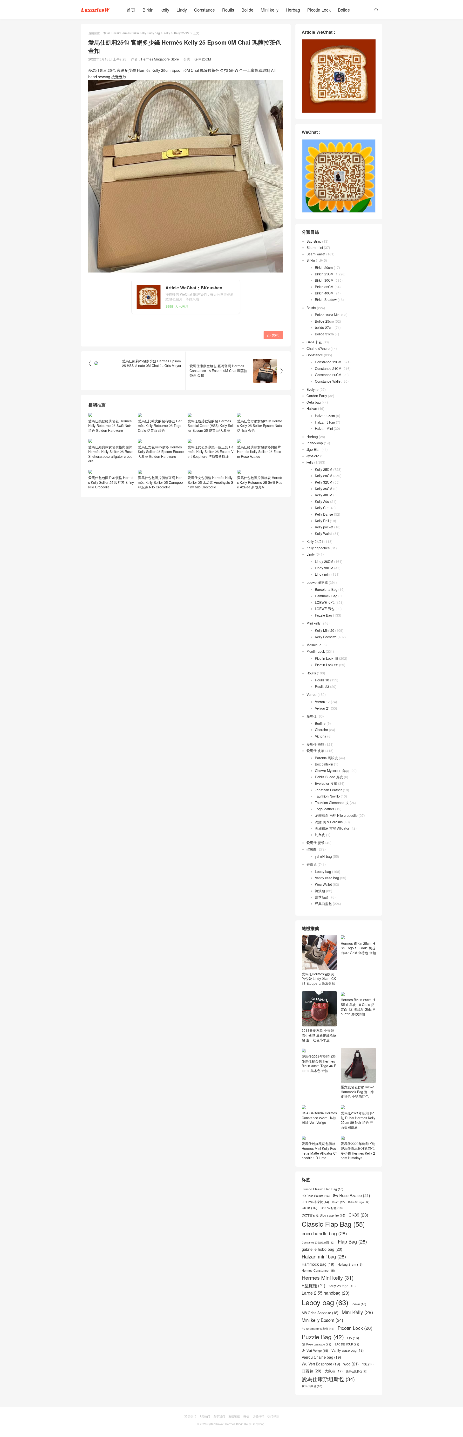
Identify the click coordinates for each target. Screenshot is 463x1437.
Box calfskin (324, 764)
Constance (204, 10)
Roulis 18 (322, 680)
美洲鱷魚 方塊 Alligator (332, 828)
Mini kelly (270, 10)
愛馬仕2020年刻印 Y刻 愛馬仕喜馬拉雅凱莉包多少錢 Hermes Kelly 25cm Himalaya (358, 1150)
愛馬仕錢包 (312, 1386)
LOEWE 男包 (324, 608)
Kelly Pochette (326, 636)
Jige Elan (313, 449)
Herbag (293, 10)
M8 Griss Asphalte (320, 1312)
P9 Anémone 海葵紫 (318, 1329)
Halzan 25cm (325, 415)
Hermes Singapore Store (160, 59)
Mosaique (313, 644)
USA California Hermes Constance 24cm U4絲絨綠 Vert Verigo (319, 1118)
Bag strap (313, 241)
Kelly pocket (324, 527)
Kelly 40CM (323, 494)
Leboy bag (323, 871)
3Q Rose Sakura (316, 1196)
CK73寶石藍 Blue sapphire (323, 1215)
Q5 (353, 1338)
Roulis (228, 10)
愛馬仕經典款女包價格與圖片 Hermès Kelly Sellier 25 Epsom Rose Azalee (259, 452)
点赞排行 (258, 1416)
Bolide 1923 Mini (327, 314)
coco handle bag (324, 1233)
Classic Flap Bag (333, 1224)
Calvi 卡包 (314, 341)
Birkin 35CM (324, 286)
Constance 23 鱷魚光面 (318, 1242)
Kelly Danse (324, 514)
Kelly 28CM (323, 475)
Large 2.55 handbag (325, 1293)
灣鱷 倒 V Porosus (329, 821)
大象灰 (334, 1371)
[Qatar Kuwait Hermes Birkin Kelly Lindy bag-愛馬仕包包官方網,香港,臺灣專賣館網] (95, 9)
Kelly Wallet (323, 533)
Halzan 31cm (325, 422)
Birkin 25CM (324, 274)
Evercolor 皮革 (326, 783)
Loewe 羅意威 (317, 582)
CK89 (358, 1215)
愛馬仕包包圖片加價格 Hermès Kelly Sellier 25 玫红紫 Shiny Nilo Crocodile (111, 482)
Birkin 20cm (324, 267)
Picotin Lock (319, 10)
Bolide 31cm (324, 334)
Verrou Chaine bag (321, 1357)
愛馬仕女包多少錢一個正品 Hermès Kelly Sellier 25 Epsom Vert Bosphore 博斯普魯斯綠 (210, 452)
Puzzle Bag (323, 615)
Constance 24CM (328, 368)
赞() (273, 335)
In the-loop (314, 442)
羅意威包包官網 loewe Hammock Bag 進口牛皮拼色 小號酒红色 (357, 1091)
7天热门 (205, 1416)
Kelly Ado (322, 501)
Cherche (321, 729)
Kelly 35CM (323, 488)
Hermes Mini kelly (328, 1277)
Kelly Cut (321, 507)
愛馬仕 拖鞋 (315, 744)
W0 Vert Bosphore (321, 1363)
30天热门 (190, 1416)
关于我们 (219, 1416)
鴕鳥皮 (320, 834)
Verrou (311, 694)
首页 (131, 10)
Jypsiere (312, 455)
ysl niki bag (323, 856)
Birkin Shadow (326, 299)
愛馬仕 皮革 (315, 750)
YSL (368, 1364)
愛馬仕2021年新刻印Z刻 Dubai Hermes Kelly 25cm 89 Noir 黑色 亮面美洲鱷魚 (358, 1120)
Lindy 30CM (324, 567)
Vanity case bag (327, 877)
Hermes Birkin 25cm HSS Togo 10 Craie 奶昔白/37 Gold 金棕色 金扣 (358, 948)
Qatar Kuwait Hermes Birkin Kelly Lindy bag (131, 33)
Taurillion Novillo (327, 796)
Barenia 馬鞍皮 (326, 757)
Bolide (247, 10)
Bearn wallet (315, 254)
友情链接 (234, 1416)
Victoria (320, 736)
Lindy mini (322, 574)
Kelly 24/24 (314, 541)
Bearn (338, 1202)
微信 (246, 1416)
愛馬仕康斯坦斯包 (328, 1379)
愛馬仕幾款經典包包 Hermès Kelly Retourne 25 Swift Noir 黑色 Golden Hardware (110, 426)
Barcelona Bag (326, 589)
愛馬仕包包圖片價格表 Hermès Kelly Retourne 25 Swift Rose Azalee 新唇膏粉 (259, 482)
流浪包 (320, 890)
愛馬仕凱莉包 (357, 1371)
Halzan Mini (324, 428)
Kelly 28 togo (342, 1286)
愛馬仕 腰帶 (315, 842)
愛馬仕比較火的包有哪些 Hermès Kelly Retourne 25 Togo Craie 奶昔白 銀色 (160, 426)
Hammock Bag (326, 595)
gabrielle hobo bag (322, 1249)
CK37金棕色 (332, 1208)
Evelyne (312, 389)
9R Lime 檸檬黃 (315, 1202)
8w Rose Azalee (351, 1195)
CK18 (309, 1207)
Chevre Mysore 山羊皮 (332, 770)
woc (351, 1364)
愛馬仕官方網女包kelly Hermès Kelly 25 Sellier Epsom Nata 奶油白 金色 (259, 426)
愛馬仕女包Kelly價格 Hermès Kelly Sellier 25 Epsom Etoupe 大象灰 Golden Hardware (161, 452)
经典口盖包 (323, 903)
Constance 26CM (328, 374)
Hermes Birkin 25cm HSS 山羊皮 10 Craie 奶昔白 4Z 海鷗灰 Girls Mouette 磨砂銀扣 (358, 1006)
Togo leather (324, 808)
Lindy (182, 10)
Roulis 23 (322, 686)
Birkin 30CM (324, 280)
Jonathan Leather (328, 789)
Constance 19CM (328, 361)
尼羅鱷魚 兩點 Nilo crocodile (336, 815)
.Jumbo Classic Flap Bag (322, 1189)
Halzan (311, 408)
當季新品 (321, 897)
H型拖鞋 (313, 1285)
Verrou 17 (322, 701)
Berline (320, 723)
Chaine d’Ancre (318, 348)
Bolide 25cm (324, 321)
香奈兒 (311, 864)
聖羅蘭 (311, 849)
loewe (359, 1304)
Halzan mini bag (324, 1256)
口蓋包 (311, 1371)
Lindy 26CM (324, 561)
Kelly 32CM (323, 482)
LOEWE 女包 (324, 602)
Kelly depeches (318, 548)
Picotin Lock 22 (326, 664)
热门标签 (273, 1416)
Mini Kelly (357, 1312)
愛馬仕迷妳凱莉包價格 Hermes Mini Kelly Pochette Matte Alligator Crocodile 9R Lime (319, 1150)
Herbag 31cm (350, 1264)
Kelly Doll (322, 520)
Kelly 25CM (181, 33)
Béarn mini (314, 247)
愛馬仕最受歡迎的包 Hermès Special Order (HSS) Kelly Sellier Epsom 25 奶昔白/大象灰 (210, 426)
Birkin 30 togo (358, 1202)
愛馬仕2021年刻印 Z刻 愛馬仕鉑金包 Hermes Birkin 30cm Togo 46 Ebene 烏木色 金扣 (319, 1063)
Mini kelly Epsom (322, 1320)
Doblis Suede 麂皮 (329, 776)
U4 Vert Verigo (315, 1350)
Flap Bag (352, 1241)
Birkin (148, 10)
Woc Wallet (323, 884)
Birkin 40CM (324, 293)
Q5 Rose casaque (316, 1344)
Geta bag (313, 402)
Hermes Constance (318, 1270)
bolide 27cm (324, 327)
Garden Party (316, 395)
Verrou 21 (322, 708)
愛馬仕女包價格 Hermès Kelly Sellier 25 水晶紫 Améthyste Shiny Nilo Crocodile (210, 482)
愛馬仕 (311, 716)
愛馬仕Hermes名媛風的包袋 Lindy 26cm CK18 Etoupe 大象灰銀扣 (319, 978)
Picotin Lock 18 (326, 658)
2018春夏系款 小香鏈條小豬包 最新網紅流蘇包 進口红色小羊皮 (319, 1035)
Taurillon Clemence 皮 (332, 802)
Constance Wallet (328, 381)
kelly (165, 10)
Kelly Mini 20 (324, 630)
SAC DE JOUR (346, 1344)
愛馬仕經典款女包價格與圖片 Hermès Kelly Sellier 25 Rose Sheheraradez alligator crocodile (110, 454)
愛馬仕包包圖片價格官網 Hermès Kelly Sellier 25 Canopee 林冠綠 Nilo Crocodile (160, 482)
